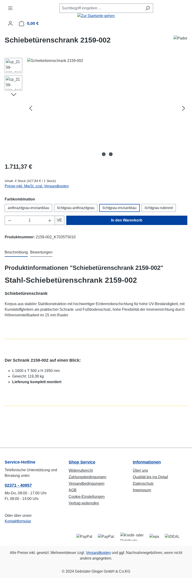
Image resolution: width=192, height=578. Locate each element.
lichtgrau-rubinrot (159, 208)
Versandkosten (98, 553)
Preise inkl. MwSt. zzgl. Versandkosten (37, 186)
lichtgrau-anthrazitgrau (75, 208)
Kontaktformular (18, 521)
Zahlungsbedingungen (87, 477)
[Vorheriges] (30, 108)
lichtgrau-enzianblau (120, 208)
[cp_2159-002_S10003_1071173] (107, 108)
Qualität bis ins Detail (150, 477)
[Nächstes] (183, 108)
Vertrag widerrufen (84, 503)
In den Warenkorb (126, 220)
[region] (96, 108)
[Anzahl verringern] (10, 220)
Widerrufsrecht (81, 470)
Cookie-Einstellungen (87, 497)
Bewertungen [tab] (41, 252)
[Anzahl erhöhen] (50, 220)
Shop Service (82, 462)
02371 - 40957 (18, 485)
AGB (73, 490)
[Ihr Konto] (10, 23)
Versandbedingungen (86, 483)
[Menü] (10, 8)
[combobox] (100, 8)
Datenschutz (143, 483)
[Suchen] (147, 8)
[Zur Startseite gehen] (96, 16)
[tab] (16, 252)
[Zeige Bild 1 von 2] (104, 154)
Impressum (142, 490)
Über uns (140, 470)
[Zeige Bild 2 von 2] (111, 154)
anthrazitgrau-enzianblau (28, 208)
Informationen (147, 462)
